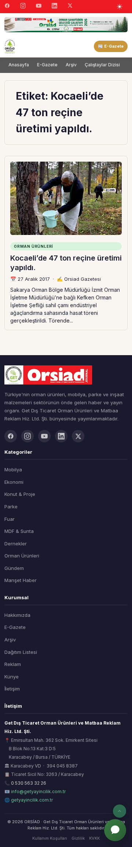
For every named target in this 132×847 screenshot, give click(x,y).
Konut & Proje (19, 494)
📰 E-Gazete (111, 46)
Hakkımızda (17, 615)
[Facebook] (7, 6)
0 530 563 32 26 (28, 783)
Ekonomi (13, 482)
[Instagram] (23, 6)
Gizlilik (78, 838)
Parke (11, 506)
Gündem (14, 568)
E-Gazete (47, 64)
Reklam (12, 664)
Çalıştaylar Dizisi (102, 64)
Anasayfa (18, 64)
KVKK (94, 838)
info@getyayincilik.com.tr (38, 791)
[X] (70, 6)
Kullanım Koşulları (49, 838)
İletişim (12, 689)
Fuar (9, 519)
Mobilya (13, 469)
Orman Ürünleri (21, 556)
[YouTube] (38, 6)
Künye (11, 677)
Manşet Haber (20, 580)
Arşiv (71, 64)
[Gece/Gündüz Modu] (119, 6)
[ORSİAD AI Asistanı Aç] (115, 830)
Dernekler (15, 543)
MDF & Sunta (19, 531)
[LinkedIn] (54, 6)
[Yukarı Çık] (119, 811)
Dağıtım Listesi (20, 652)
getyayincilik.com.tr (32, 800)
